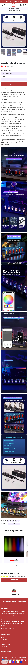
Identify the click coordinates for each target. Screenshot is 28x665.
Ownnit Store (13, 657)
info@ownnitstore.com (8, 628)
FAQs (2, 642)
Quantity (3, 76)
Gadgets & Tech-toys (14, 523)
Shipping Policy (5, 644)
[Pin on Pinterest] (16, 10)
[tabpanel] (14, 549)
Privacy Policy (5, 649)
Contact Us (4, 639)
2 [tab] (14, 565)
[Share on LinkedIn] (17, 10)
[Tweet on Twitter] (14, 10)
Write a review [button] (14, 580)
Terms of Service (6, 651)
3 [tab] (16, 565)
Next (25, 549)
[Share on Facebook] (13, 10)
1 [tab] (11, 565)
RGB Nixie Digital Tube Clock (15, 8)
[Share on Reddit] (19, 10)
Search (3, 637)
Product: (8, 70)
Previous (2, 31)
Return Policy (5, 647)
